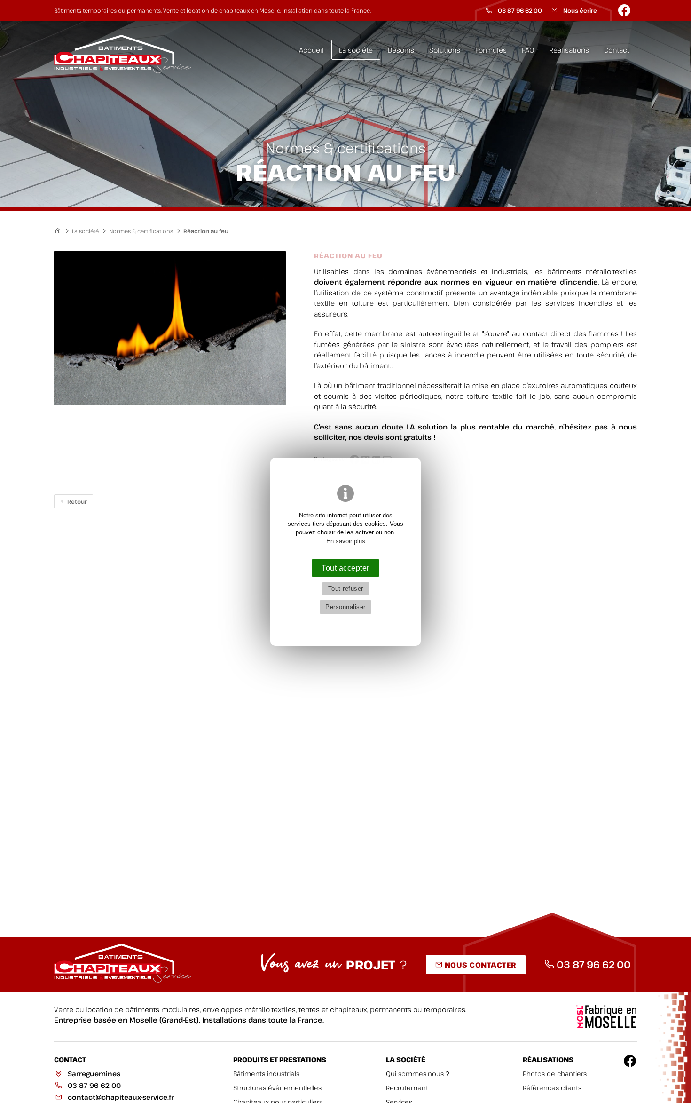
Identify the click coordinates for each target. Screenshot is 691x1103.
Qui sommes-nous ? (417, 1074)
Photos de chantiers (555, 1074)
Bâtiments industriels (266, 1074)
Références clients (552, 1088)
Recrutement (407, 1088)
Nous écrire (579, 10)
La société (356, 50)
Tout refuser (345, 588)
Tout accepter (345, 567)
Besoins (401, 50)
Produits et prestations (279, 1059)
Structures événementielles (277, 1088)
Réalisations (569, 50)
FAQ (528, 50)
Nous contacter (479, 964)
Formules (491, 50)
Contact (616, 50)
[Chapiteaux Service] (124, 54)
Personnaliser (345, 607)
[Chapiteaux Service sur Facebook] (625, 10)
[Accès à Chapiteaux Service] (60, 231)
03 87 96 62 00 (519, 10)
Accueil (311, 50)
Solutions (444, 50)
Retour (76, 501)
